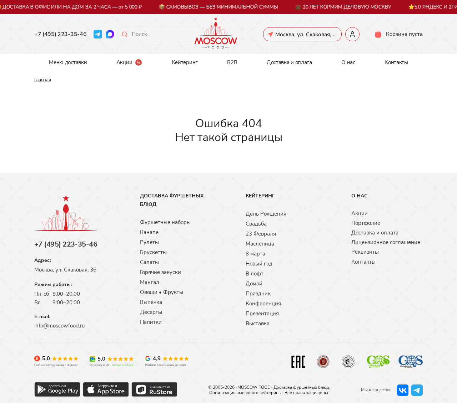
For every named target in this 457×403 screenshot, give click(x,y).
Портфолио (365, 223)
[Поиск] (124, 34)
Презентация (262, 313)
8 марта (255, 253)
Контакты (396, 62)
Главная (42, 80)
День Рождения (266, 213)
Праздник (258, 293)
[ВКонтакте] (402, 390)
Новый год (259, 263)
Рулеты (149, 242)
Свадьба (256, 223)
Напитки (151, 322)
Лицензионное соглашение (385, 242)
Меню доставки (68, 62)
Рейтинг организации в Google (165, 365)
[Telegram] (98, 34)
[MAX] (110, 34)
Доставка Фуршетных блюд (172, 200)
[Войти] (352, 34)
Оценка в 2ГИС (100, 365)
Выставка (258, 323)
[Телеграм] (417, 390)
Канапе (149, 232)
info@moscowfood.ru (59, 325)
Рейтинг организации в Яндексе (56, 365)
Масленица (260, 243)
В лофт (254, 273)
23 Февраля (261, 233)
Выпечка (151, 302)
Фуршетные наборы (165, 222)
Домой (254, 283)
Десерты (151, 312)
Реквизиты (365, 251)
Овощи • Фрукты (161, 292)
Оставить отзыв (122, 365)
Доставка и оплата (289, 62)
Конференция (263, 303)
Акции (124, 62)
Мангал (149, 282)
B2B (232, 62)
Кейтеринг (185, 62)
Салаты (149, 262)
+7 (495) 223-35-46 (60, 34)
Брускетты (153, 252)
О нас (348, 62)
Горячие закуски (160, 272)
